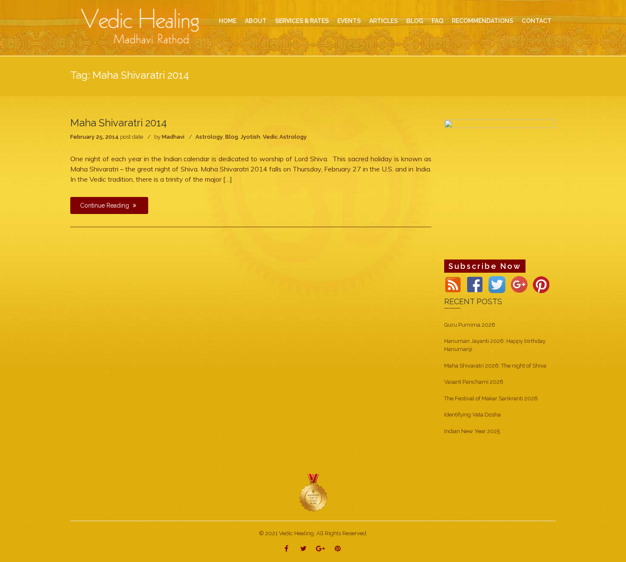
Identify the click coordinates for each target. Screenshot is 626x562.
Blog (231, 137)
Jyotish (250, 137)
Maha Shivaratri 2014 (118, 123)
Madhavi (173, 137)
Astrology (209, 137)
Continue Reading (105, 205)
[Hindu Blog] (313, 493)
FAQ (437, 20)
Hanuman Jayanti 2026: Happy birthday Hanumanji (495, 345)
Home (227, 20)
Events (349, 20)
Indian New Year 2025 (472, 431)
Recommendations (482, 20)
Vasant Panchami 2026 (473, 382)
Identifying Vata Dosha (472, 414)
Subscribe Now (484, 266)
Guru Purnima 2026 (469, 325)
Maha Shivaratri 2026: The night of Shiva (495, 365)
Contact (536, 20)
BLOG (414, 20)
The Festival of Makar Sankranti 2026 (491, 398)
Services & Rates (302, 20)
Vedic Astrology (285, 137)
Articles (383, 20)
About (256, 20)
